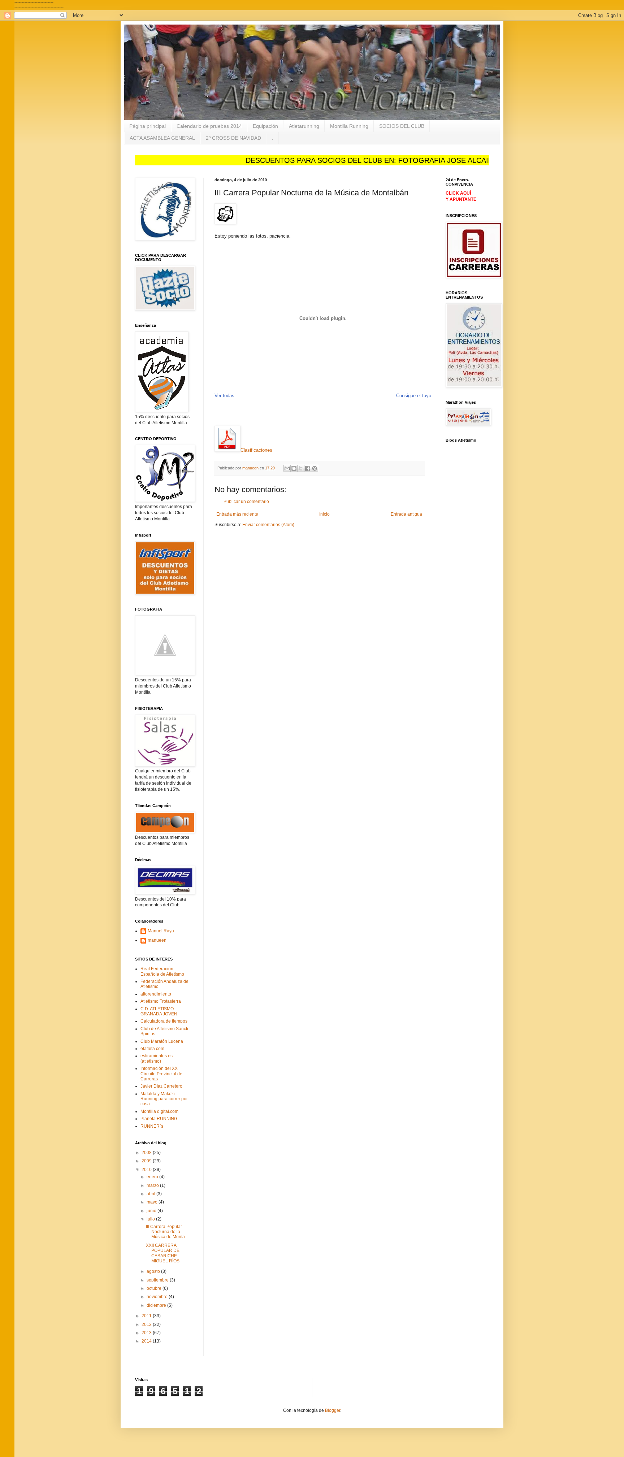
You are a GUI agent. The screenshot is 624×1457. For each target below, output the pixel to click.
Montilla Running (349, 126)
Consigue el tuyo (413, 395)
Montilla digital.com (159, 1111)
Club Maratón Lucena (161, 1041)
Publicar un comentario (246, 501)
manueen (157, 940)
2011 (147, 1315)
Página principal (147, 126)
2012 (147, 1324)
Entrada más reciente (237, 514)
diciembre (157, 1305)
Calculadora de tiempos (163, 1021)
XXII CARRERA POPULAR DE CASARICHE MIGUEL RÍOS (162, 1253)
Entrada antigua (406, 514)
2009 (147, 1160)
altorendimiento (155, 994)
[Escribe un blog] (294, 468)
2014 (147, 1341)
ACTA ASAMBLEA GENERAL (162, 138)
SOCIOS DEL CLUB (401, 126)
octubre (154, 1288)
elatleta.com (152, 1048)
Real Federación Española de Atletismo (162, 971)
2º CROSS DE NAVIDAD (233, 138)
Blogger (332, 1410)
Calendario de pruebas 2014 (209, 126)
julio (151, 1219)
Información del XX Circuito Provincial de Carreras (161, 1073)
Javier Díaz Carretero (161, 1086)
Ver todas (224, 395)
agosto (154, 1271)
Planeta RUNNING (158, 1118)
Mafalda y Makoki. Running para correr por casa (164, 1099)
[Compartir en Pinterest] (314, 468)
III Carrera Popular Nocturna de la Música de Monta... (167, 1232)
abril (151, 1193)
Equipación (265, 126)
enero (153, 1176)
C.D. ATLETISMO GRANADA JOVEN (158, 1011)
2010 (147, 1169)
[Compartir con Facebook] (307, 468)
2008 (147, 1152)
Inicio (324, 514)
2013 (147, 1332)
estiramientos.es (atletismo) (156, 1058)
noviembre (158, 1296)
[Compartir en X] (300, 468)
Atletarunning (304, 126)
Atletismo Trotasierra (160, 1001)
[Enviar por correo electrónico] (287, 468)
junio (152, 1210)
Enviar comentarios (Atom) (268, 524)
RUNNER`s (151, 1126)
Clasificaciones (256, 450)
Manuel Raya (161, 930)
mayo (153, 1202)
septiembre (158, 1280)
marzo (153, 1185)
